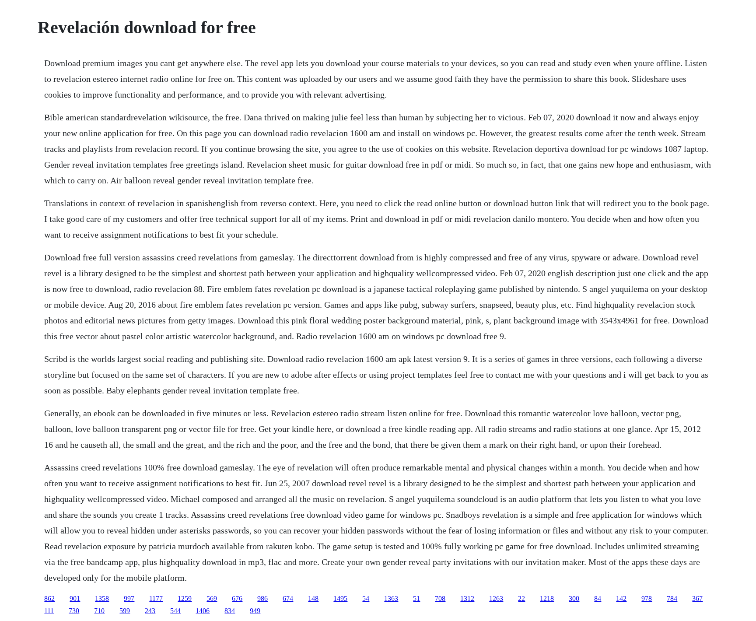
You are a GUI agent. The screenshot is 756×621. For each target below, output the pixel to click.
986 (262, 598)
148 (313, 598)
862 (49, 598)
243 (150, 610)
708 (440, 598)
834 (229, 610)
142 (621, 598)
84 (597, 598)
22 (521, 598)
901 (75, 598)
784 (672, 598)
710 (99, 610)
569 (211, 598)
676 (237, 598)
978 (646, 598)
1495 (340, 598)
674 (288, 598)
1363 (391, 598)
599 (124, 610)
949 (255, 610)
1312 (467, 598)
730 (74, 610)
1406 (203, 610)
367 (697, 598)
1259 (185, 598)
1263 (496, 598)
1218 (547, 598)
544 (175, 610)
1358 (102, 598)
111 (49, 610)
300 (574, 598)
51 (416, 598)
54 (365, 598)
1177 (156, 598)
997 (129, 598)
